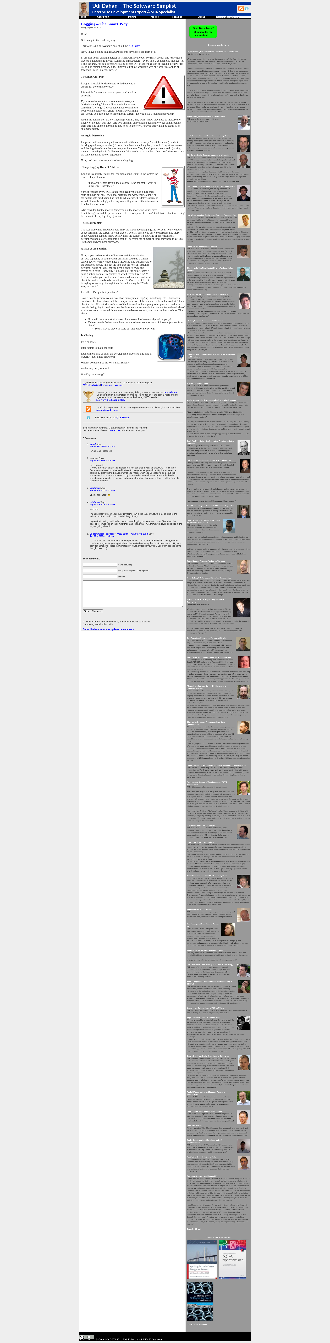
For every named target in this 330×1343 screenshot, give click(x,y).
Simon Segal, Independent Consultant (202, 246)
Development (107, 385)
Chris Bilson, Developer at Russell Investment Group (209, 657)
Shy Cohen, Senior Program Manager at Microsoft (207, 155)
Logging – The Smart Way (104, 24)
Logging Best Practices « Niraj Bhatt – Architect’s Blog (119, 533)
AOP (85, 385)
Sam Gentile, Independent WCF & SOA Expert (206, 117)
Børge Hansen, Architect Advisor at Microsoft (206, 561)
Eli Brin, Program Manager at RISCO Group (205, 321)
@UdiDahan (122, 417)
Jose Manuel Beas (194, 1126)
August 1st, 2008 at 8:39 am (102, 446)
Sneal (93, 444)
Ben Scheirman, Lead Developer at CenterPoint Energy (210, 965)
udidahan (95, 488)
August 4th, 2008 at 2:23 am (102, 490)
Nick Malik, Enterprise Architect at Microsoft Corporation (210, 506)
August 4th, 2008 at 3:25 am (102, 504)
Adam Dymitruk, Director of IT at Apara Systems (207, 876)
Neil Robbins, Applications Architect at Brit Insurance (209, 460)
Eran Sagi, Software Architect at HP (202, 1176)
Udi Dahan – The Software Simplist (134, 6)
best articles (170, 392)
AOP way (134, 45)
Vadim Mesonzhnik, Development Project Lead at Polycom (211, 400)
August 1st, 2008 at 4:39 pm (102, 461)
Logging (119, 385)
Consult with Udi (194, 1229)
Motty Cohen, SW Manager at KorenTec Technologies (209, 578)
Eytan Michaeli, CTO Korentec (199, 909)
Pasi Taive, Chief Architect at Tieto (201, 1157)
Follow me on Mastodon (197, 1324)
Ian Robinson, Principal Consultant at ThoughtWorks (209, 136)
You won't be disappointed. (110, 400)
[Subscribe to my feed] (241, 8)
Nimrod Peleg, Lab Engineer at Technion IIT (205, 1111)
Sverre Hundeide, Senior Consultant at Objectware (208, 1056)
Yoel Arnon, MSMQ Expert (197, 383)
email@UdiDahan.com (149, 1339)
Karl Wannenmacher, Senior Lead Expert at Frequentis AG (211, 215)
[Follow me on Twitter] (247, 8)
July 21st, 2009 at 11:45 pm (102, 536)
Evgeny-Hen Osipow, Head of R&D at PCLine (205, 1008)
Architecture (94, 385)
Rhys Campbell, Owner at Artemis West (203, 1017)
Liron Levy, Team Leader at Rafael (201, 842)
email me (115, 430)
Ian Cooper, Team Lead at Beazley (201, 825)
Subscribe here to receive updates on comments (108, 629)
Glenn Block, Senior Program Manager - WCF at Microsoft (211, 186)
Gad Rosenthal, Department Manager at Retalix (206, 638)
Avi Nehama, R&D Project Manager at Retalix (205, 950)
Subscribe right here (107, 410)
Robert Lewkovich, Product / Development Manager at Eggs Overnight (216, 765)
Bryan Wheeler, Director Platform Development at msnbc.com (212, 52)
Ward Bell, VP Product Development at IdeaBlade (207, 294)
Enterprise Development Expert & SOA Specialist (133, 12)
